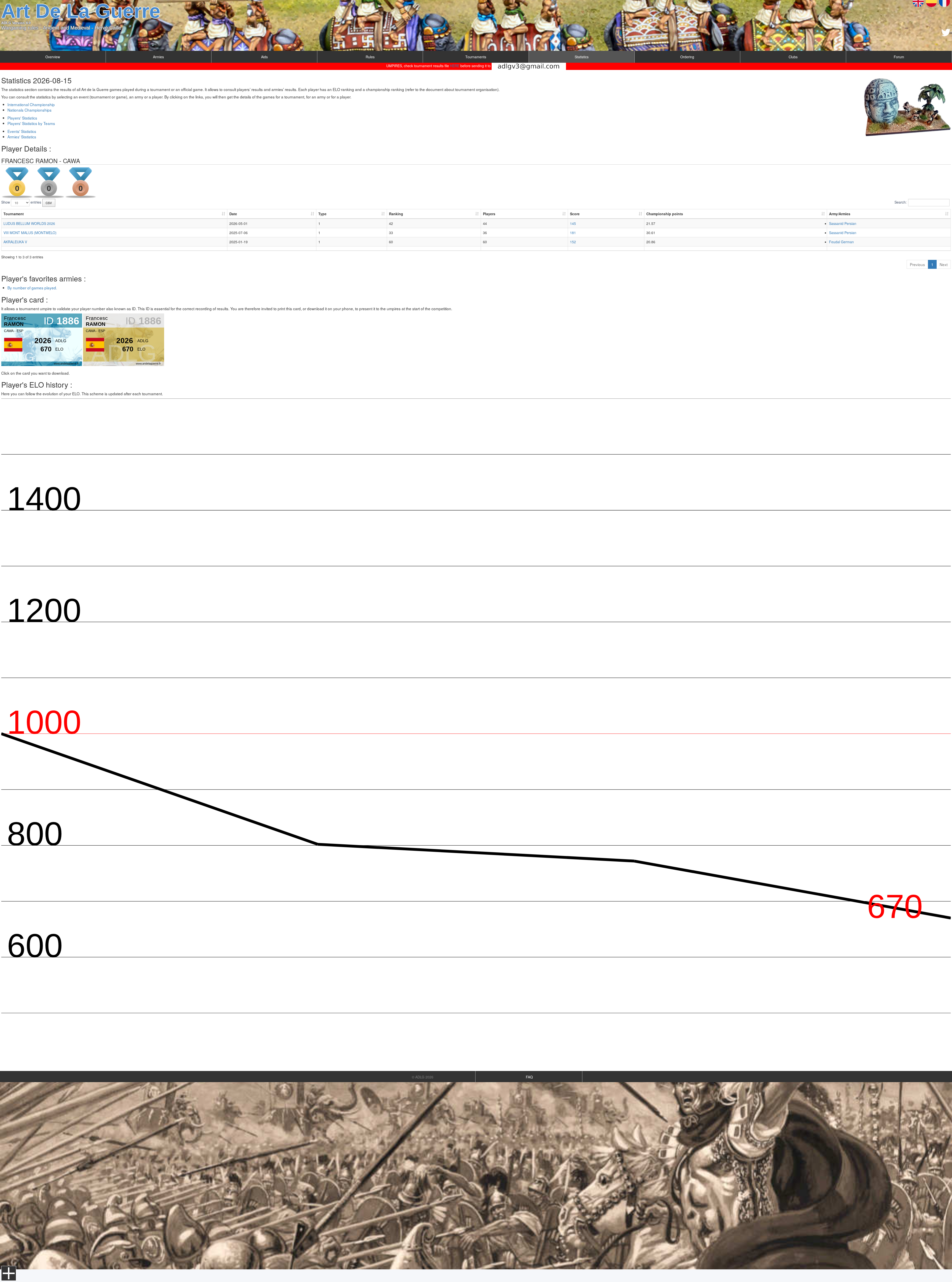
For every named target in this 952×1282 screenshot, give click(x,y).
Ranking (396, 213)
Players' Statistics (22, 118)
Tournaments (475, 56)
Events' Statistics (21, 131)
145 (573, 223)
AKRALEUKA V (15, 241)
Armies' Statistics (21, 136)
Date (233, 213)
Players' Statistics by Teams (31, 123)
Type (322, 213)
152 (573, 241)
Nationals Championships (29, 110)
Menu (8, 1273)
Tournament (13, 213)
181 (573, 232)
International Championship (31, 104)
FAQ (529, 1076)
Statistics (582, 56)
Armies (158, 56)
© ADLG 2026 (422, 1076)
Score (575, 213)
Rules (370, 56)
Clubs (793, 56)
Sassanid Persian (842, 223)
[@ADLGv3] (946, 32)
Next (944, 264)
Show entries (21, 202)
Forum (899, 56)
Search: (900, 202)
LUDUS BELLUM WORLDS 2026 (29, 223)
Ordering (687, 56)
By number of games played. (32, 287)
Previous (917, 264)
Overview (52, 56)
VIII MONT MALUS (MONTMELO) (30, 232)
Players (489, 213)
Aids (264, 56)
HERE (454, 65)
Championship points (664, 213)
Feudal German (841, 241)
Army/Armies (839, 213)
